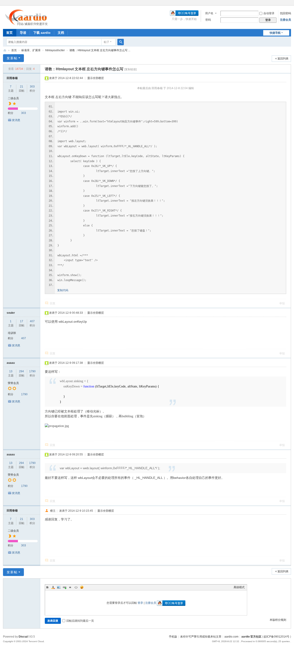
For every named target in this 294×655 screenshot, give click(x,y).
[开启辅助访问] (290, 3)
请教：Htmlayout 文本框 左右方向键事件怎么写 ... (99, 50)
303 (32, 86)
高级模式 (239, 587)
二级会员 (13, 98)
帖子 (106, 42)
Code (76, 587)
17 (21, 321)
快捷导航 (275, 32)
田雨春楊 (12, 78)
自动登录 (268, 13)
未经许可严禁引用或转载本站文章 (200, 636)
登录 (140, 602)
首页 (9, 32)
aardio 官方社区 (5, 50)
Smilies (81, 587)
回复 (52, 303)
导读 (23, 32)
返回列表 (282, 58)
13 (10, 371)
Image (59, 587)
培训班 (12, 333)
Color (53, 587)
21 (21, 86)
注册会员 (285, 19)
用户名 (209, 13)
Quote (70, 587)
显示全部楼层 (95, 78)
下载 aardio (42, 32)
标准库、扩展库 (31, 50)
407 (32, 321)
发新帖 (12, 58)
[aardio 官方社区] (27, 24)
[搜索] (120, 42)
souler (11, 312)
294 (21, 371)
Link (64, 587)
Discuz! (23, 636)
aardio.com (231, 636)
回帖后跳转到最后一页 (80, 620)
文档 (61, 32)
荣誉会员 (13, 383)
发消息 (16, 120)
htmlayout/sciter (55, 50)
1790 (32, 371)
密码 (208, 19)
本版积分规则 (278, 619)
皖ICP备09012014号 (276, 636)
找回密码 (285, 13)
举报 (282, 303)
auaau (11, 362)
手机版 (173, 636)
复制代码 (62, 290)
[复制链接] (130, 69)
